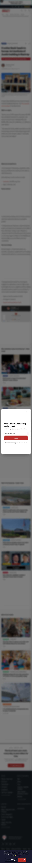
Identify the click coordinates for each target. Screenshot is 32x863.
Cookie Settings (11, 860)
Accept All (22, 860)
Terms (21, 442)
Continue (16, 438)
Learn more (18, 855)
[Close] (26, 412)
